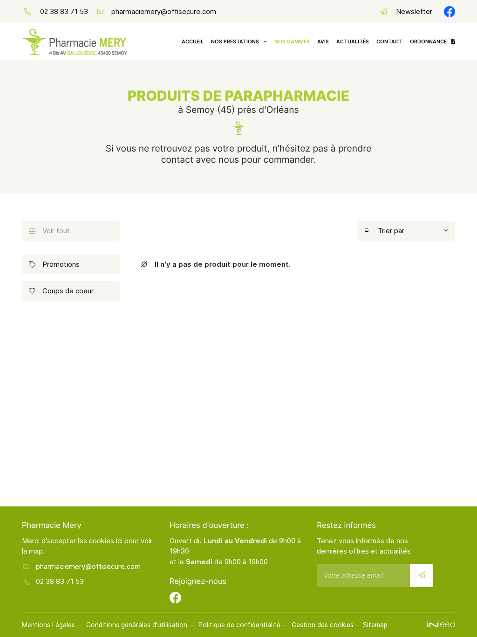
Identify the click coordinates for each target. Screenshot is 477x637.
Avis (323, 42)
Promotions (54, 264)
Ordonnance (428, 42)
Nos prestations (235, 42)
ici (119, 540)
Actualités (352, 42)
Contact (389, 42)
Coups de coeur (61, 290)
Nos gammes (292, 42)
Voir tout (49, 230)
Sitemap (375, 625)
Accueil (193, 42)
